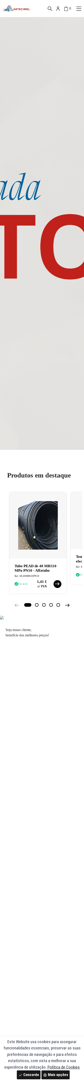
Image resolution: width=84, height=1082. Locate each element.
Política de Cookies (63, 1067)
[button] (78, 8)
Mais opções (57, 1074)
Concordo (30, 1074)
